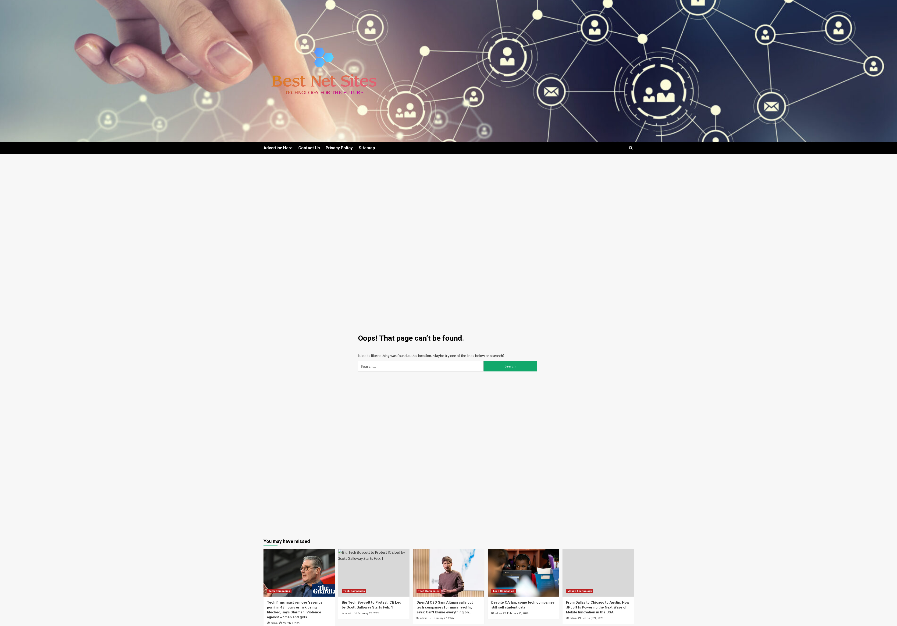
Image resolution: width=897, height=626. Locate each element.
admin (274, 623)
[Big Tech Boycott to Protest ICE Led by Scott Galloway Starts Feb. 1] (373, 573)
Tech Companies (279, 591)
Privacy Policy (339, 147)
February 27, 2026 (443, 618)
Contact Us (309, 147)
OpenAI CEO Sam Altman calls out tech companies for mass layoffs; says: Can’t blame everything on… (444, 607)
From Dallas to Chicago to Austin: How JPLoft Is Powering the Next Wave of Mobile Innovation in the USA (597, 607)
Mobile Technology (579, 591)
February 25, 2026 (517, 613)
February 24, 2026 (592, 618)
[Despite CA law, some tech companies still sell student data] (523, 573)
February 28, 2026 (368, 613)
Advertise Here (277, 147)
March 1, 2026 (291, 623)
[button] (631, 148)
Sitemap (367, 147)
